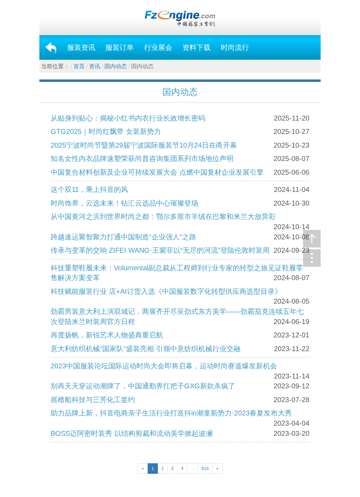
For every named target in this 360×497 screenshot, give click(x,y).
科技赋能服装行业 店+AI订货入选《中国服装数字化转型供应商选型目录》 (166, 291)
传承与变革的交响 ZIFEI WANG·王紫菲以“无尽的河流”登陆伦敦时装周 (160, 250)
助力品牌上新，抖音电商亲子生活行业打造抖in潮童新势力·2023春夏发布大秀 (171, 413)
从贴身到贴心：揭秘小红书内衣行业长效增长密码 (128, 118)
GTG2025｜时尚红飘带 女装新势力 (106, 131)
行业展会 (158, 47)
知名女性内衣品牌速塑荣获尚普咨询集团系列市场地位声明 (142, 158)
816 (205, 468)
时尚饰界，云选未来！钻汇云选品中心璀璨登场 (124, 203)
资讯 (94, 66)
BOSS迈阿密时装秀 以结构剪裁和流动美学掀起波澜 (132, 433)
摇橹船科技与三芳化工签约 (93, 400)
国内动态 (115, 66)
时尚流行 (235, 47)
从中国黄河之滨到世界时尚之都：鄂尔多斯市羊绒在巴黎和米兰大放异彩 (163, 216)
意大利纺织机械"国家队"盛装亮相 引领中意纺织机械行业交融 (145, 349)
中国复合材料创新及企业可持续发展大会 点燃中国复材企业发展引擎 (157, 172)
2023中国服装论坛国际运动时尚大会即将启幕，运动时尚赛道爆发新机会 (164, 366)
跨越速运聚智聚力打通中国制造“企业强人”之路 (123, 237)
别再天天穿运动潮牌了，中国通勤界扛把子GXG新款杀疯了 (143, 386)
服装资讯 (81, 47)
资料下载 (196, 47)
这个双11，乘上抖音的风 (89, 189)
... (192, 468)
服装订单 (119, 47)
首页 (79, 66)
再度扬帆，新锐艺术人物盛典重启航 (107, 335)
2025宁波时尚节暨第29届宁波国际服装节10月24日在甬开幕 (144, 145)
